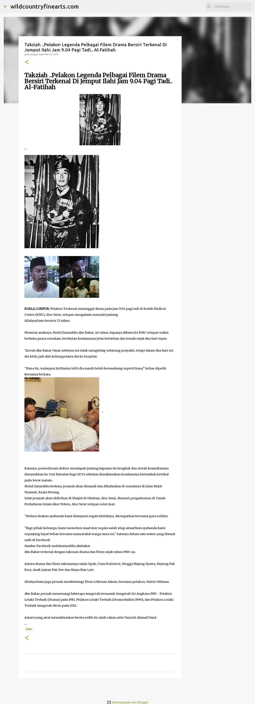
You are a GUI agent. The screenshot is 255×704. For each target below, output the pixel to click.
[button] (26, 62)
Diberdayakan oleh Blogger (129, 702)
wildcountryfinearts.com (44, 6)
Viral (29, 629)
